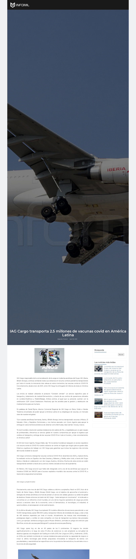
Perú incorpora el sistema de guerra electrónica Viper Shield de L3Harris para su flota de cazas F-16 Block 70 (109, 391)
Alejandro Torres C (62, 339)
